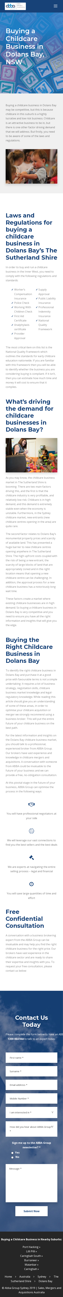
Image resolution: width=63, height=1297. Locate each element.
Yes (17, 1152)
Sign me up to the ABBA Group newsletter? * (31, 1145)
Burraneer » (31, 1260)
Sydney (42, 1276)
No (17, 1157)
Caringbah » (31, 1269)
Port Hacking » (31, 1247)
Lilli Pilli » (31, 1251)
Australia (24, 1276)
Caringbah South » (31, 1256)
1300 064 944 (16, 1039)
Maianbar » (31, 1264)
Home (8, 1276)
